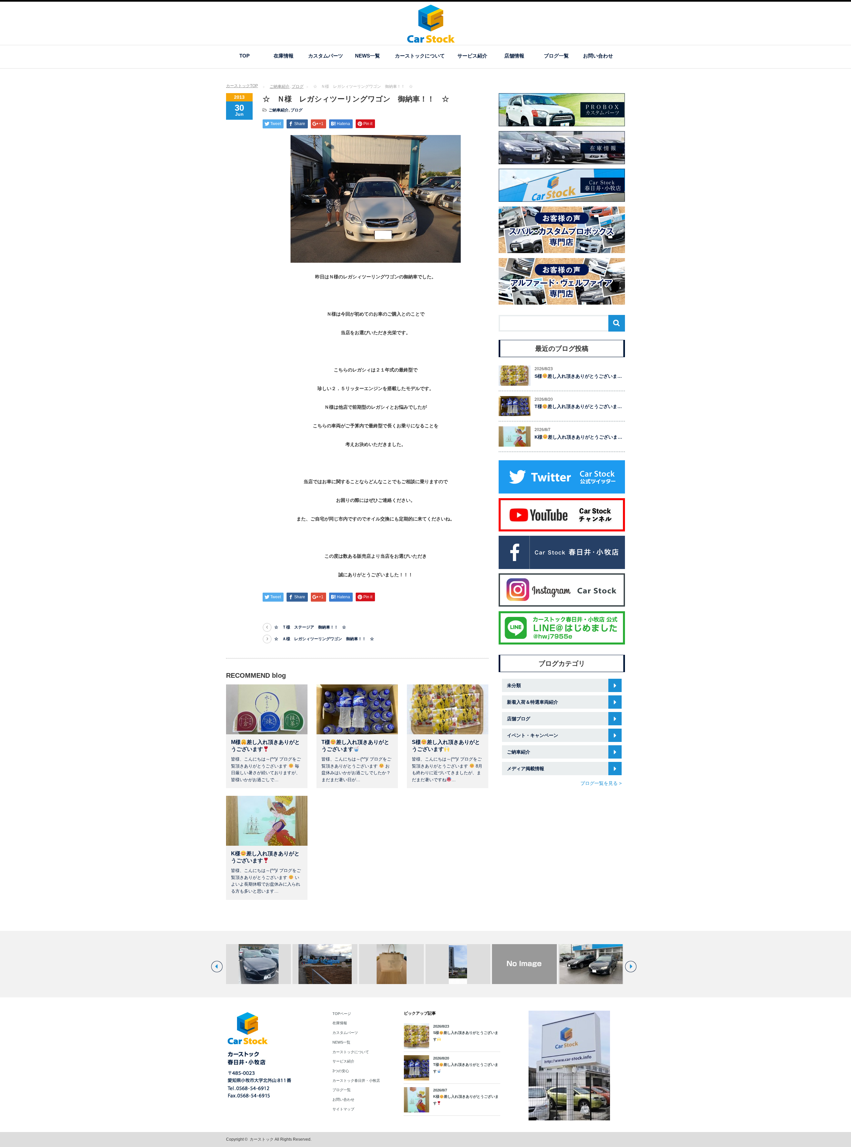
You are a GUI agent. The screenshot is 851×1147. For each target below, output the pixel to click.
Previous (217, 966)
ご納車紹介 (280, 86)
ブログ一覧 (556, 56)
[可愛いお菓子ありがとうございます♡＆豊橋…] (391, 964)
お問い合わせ (598, 56)
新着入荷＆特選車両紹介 (532, 702)
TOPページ (341, 1014)
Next (631, 966)
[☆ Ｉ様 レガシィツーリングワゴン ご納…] (590, 964)
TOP (244, 56)
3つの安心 (340, 1071)
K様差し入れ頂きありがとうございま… (578, 437)
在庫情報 (284, 56)
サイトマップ (343, 1109)
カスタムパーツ (325, 56)
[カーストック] (431, 39)
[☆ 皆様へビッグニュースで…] (325, 964)
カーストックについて (420, 56)
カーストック (262, 1139)
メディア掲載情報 (525, 768)
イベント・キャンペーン (532, 735)
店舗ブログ (518, 718)
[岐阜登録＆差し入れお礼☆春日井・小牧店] (458, 964)
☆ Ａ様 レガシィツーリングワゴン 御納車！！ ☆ (324, 639)
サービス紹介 (472, 56)
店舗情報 (514, 56)
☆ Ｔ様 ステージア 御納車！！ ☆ (310, 627)
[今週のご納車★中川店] (524, 964)
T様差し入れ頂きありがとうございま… (578, 406)
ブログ (298, 86)
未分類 (514, 685)
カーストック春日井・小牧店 (356, 1080)
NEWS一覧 (367, 56)
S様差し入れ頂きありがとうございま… (578, 376)
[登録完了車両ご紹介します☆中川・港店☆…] (258, 964)
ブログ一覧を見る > (601, 783)
